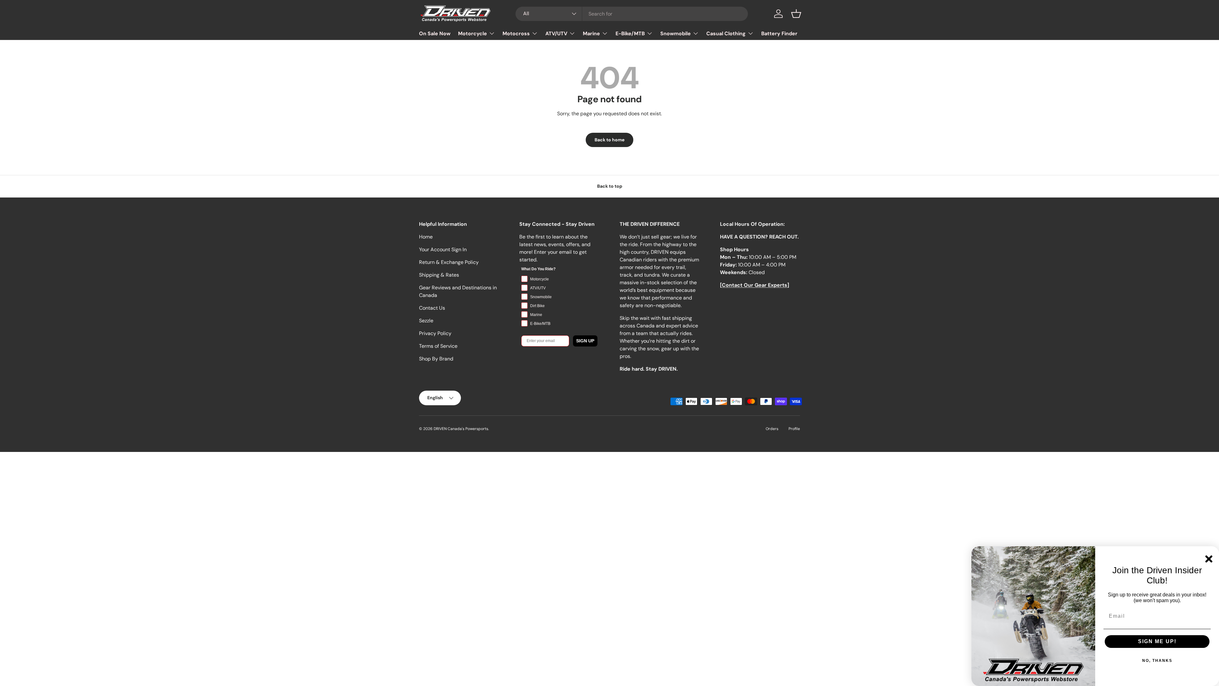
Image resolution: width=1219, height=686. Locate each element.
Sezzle (426, 320)
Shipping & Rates (439, 275)
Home (426, 236)
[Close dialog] (1208, 559)
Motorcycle (472, 33)
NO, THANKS (1157, 660)
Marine (591, 33)
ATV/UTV (556, 33)
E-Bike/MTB (630, 33)
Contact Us (432, 308)
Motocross (516, 33)
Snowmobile (675, 33)
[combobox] (632, 14)
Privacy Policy (435, 333)
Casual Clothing (726, 33)
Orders (772, 428)
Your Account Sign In (443, 249)
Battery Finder (779, 33)
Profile (794, 428)
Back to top (609, 186)
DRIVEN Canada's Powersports (461, 428)
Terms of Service (438, 346)
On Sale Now (434, 33)
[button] (796, 14)
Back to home (609, 140)
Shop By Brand (436, 358)
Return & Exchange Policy (449, 262)
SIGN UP (585, 340)
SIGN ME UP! (1157, 641)
